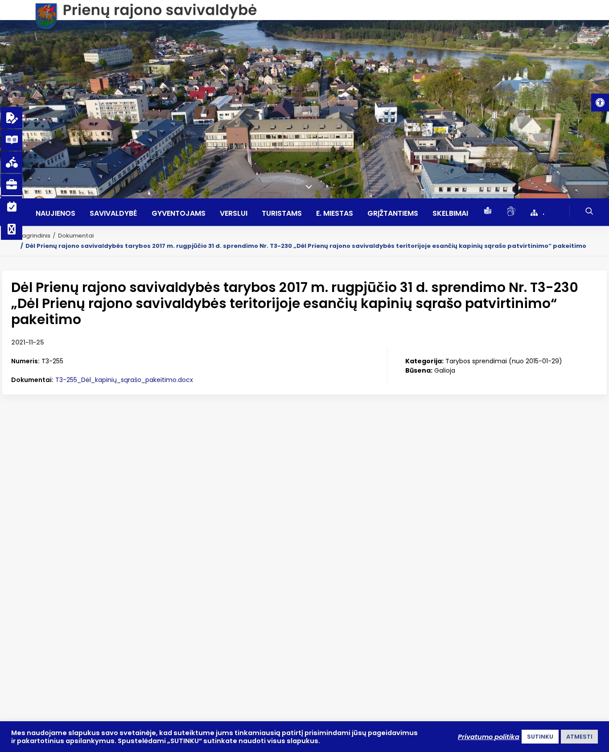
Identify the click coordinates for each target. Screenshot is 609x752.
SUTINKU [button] (540, 736)
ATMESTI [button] (579, 736)
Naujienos (55, 213)
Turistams (282, 213)
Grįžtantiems (392, 213)
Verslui (233, 213)
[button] (600, 102)
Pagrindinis (34, 235)
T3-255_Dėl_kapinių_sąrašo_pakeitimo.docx (124, 379)
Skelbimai (450, 213)
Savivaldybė (113, 213)
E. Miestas (334, 213)
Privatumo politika (488, 737)
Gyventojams (179, 213)
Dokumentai (76, 235)
